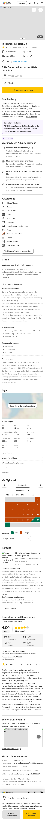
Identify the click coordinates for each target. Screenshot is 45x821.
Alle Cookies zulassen (31, 814)
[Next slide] (39, 737)
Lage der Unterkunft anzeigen (22, 406)
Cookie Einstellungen (11, 814)
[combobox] (3, 538)
